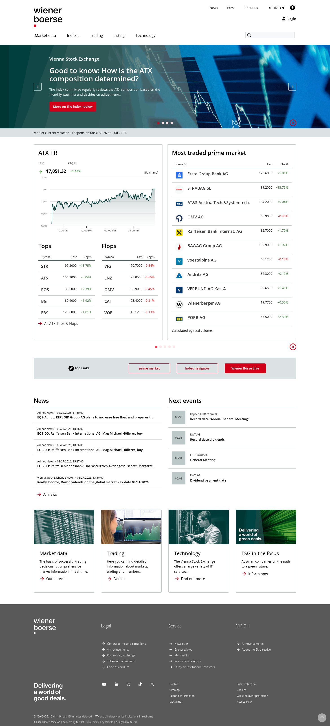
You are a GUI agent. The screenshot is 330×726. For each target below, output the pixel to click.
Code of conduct (118, 667)
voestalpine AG (201, 260)
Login (291, 18)
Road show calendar (187, 661)
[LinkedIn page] (116, 684)
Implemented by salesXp (100, 722)
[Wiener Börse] (48, 16)
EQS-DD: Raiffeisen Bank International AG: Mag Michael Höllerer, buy (90, 433)
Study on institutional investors (194, 667)
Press (231, 8)
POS (45, 289)
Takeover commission (121, 661)
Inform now (258, 573)
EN (282, 8)
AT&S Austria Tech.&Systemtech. (218, 202)
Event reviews (183, 649)
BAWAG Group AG (204, 245)
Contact (174, 684)
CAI (107, 301)
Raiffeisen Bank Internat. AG (214, 231)
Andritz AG (197, 274)
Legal (106, 626)
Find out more (193, 578)
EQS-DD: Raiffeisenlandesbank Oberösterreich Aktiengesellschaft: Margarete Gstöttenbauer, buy (111, 466)
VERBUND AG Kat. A (206, 288)
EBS (44, 312)
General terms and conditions (126, 644)
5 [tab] (174, 347)
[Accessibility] (292, 8)
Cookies (241, 690)
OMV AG (195, 217)
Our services (56, 578)
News (214, 8)
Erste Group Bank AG (207, 173)
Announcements (118, 649)
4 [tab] (171, 123)
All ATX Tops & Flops (61, 323)
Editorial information (182, 696)
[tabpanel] (165, 86)
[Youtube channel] (104, 684)
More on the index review (72, 106)
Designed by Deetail (126, 722)
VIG (107, 266)
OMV (109, 289)
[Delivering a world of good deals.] (50, 691)
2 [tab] (163, 123)
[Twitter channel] (152, 684)
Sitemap (174, 690)
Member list (182, 655)
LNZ (108, 278)
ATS (44, 278)
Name (179, 164)
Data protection (246, 684)
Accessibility (244, 702)
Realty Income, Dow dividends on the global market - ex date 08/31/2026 (93, 482)
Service (175, 626)
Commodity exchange (121, 655)
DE (270, 8)
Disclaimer (176, 702)
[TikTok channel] (140, 684)
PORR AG (196, 317)
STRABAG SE (199, 188)
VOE (108, 312)
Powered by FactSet (73, 722)
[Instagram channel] (128, 684)
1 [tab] (158, 123)
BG (44, 301)
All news (50, 494)
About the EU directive (256, 649)
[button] (38, 86)
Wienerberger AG (204, 303)
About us (251, 8)
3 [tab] (167, 123)
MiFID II (243, 626)
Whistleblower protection (252, 696)
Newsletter (181, 644)
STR (44, 266)
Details (119, 578)
